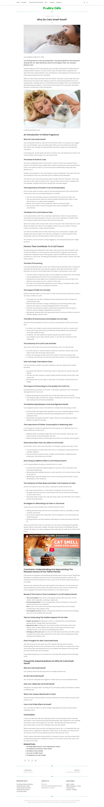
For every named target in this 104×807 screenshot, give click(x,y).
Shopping (52, 2)
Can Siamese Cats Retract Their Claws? (39, 749)
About (67, 784)
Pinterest (68, 789)
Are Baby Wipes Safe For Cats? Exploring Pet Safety (43, 746)
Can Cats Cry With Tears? (35, 753)
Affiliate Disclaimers (71, 786)
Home (18, 2)
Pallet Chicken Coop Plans (23, 789)
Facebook (74, 789)
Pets (46, 2)
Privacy (79, 786)
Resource (58, 2)
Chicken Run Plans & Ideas (23, 786)
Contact (72, 784)
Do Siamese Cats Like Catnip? (36, 755)
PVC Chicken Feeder (22, 791)
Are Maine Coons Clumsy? (35, 751)
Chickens (23, 2)
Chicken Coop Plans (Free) (36, 2)
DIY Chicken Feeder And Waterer (25, 784)
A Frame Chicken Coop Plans (24, 787)
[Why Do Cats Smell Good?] (52, 39)
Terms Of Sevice (70, 787)
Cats (58, 16)
